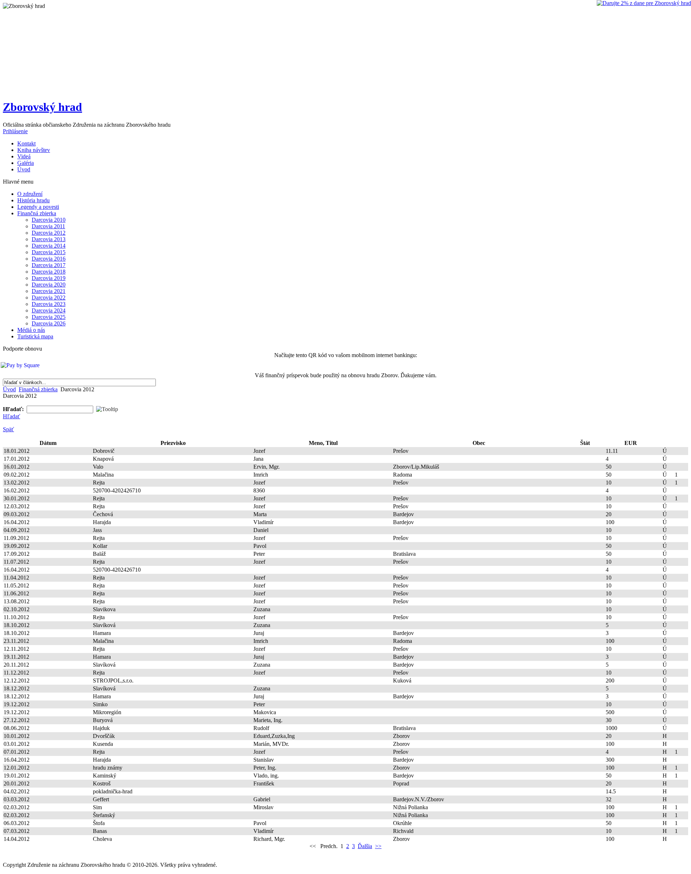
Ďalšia (365, 846)
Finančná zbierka (38, 389)
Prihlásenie (15, 131)
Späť (8, 429)
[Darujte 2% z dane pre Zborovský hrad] (644, 3)
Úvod (9, 389)
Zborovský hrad (42, 106)
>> (378, 846)
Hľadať (11, 416)
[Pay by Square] (344, 365)
